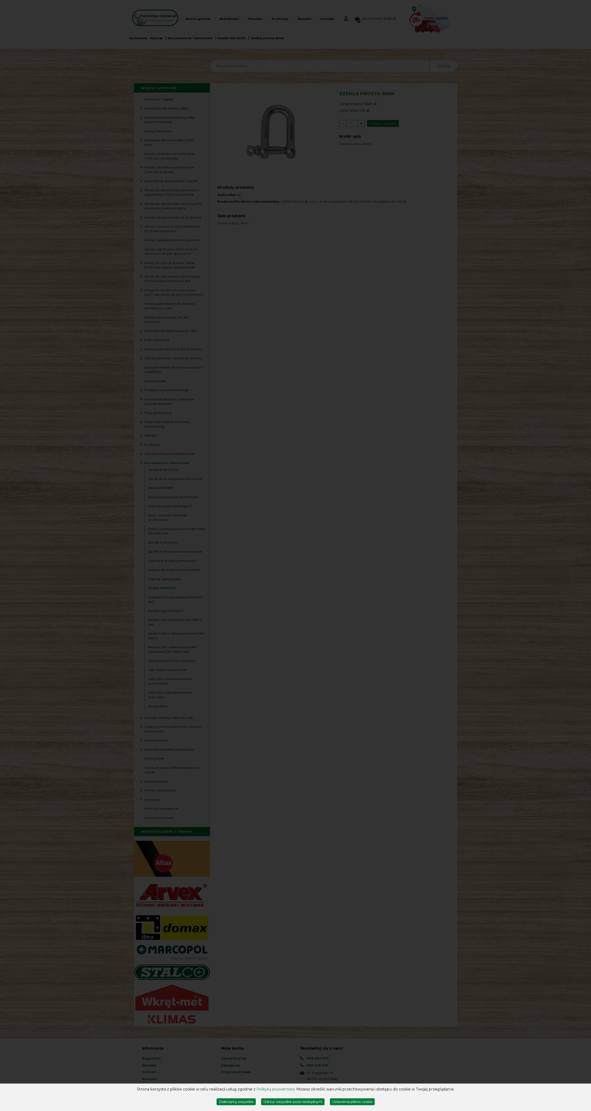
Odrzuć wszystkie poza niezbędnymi (292, 1102)
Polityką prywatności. (276, 1089)
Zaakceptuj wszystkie (236, 1102)
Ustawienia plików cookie (352, 1102)
